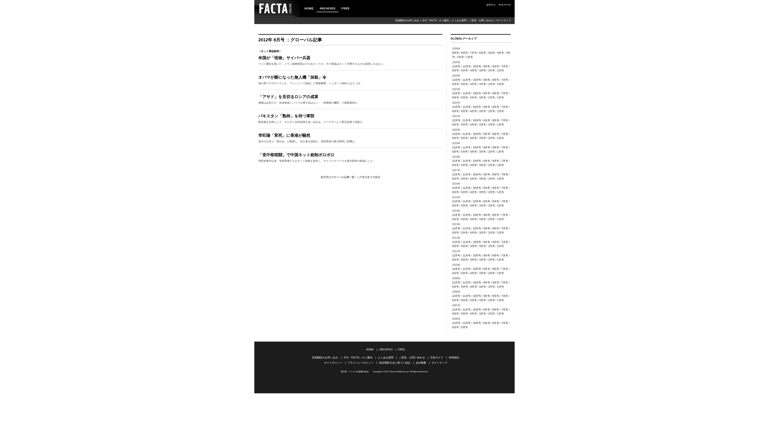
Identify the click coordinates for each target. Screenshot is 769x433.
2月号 (460, 57)
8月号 (464, 52)
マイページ (505, 4)
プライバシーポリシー (361, 362)
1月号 (469, 57)
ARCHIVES (327, 8)
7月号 (473, 52)
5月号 (491, 52)
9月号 (455, 52)
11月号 (467, 66)
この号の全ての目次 (368, 177)
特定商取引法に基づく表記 (394, 362)
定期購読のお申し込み (407, 20)
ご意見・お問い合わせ (481, 20)
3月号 (482, 70)
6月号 (482, 52)
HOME (309, 8)
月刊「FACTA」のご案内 (435, 20)
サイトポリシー (333, 362)
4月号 (500, 52)
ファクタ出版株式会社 (359, 371)
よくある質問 (459, 20)
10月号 (477, 66)
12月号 (456, 66)
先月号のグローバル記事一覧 (338, 177)
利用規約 (454, 357)
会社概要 (421, 362)
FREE (345, 8)
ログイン (491, 4)
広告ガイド (436, 357)
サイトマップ (503, 20)
